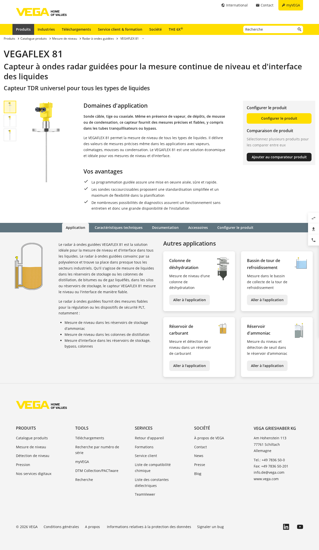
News (198, 455)
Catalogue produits (32, 438)
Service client (146, 455)
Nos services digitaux (33, 473)
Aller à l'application (189, 299)
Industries (46, 29)
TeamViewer (145, 494)
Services (144, 428)
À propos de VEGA (209, 438)
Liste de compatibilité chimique (153, 467)
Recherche (84, 479)
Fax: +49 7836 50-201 (271, 466)
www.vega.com (266, 478)
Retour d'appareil (149, 438)
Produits (23, 29)
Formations (144, 447)
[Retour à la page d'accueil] (41, 405)
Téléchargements (76, 29)
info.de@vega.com (269, 472)
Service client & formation (120, 29)
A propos (93, 526)
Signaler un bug (210, 526)
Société (155, 29)
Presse (199, 464)
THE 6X (176, 29)
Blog (197, 473)
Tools (81, 428)
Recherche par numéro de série (97, 450)
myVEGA (82, 461)
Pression (23, 464)
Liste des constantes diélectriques (152, 482)
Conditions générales (61, 526)
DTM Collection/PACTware (96, 470)
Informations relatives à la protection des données (149, 526)
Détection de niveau (32, 455)
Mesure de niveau (31, 447)
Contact (200, 447)
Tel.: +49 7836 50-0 (269, 460)
